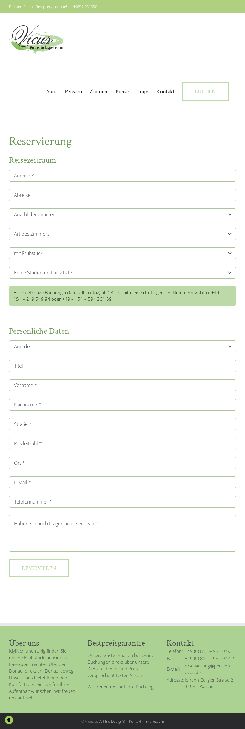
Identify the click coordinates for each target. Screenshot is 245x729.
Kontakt (135, 721)
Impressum (154, 721)
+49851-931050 (84, 6)
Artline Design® (112, 721)
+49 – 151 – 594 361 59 (87, 299)
